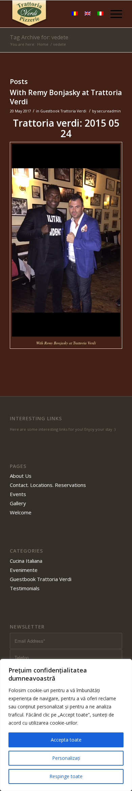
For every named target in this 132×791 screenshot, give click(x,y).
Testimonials (25, 588)
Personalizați (66, 758)
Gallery (18, 503)
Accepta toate (66, 739)
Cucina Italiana (26, 560)
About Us (20, 475)
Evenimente (24, 569)
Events (18, 494)
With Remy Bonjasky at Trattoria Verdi (66, 97)
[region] (66, 725)
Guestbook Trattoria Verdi (63, 111)
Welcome (20, 512)
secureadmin (109, 111)
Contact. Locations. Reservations (48, 485)
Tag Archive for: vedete (39, 37)
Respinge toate (66, 776)
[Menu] (113, 13)
